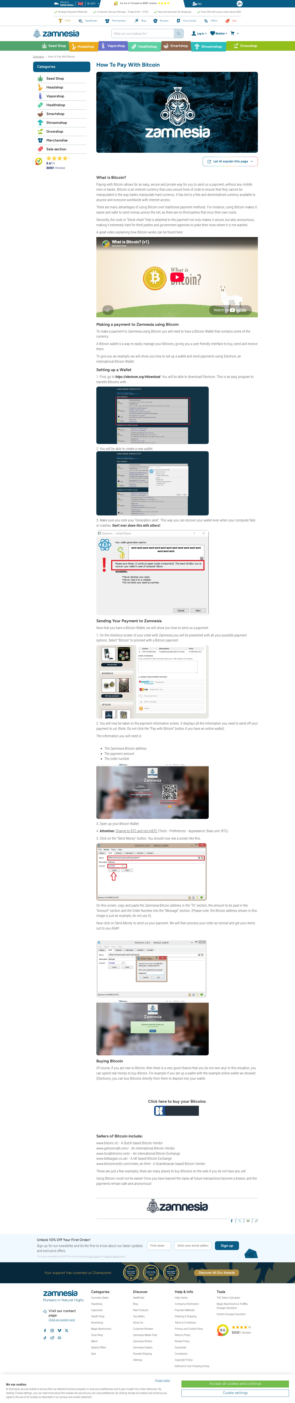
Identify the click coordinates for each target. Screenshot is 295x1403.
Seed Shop (55, 78)
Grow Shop (97, 1335)
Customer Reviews (143, 1328)
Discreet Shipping (142, 1353)
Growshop (54, 131)
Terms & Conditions (185, 1322)
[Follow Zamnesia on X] (67, 1331)
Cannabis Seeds (100, 1297)
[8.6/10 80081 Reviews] (59, 158)
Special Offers (98, 1347)
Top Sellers (139, 1316)
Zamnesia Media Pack (145, 1335)
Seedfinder (138, 1297)
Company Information (187, 1303)
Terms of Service (112, 1256)
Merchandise (57, 140)
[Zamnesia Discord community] (59, 1338)
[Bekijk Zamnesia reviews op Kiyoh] (38, 161)
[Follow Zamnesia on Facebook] (45, 1331)
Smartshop (55, 114)
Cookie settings (235, 1393)
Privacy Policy (92, 1256)
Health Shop (98, 1316)
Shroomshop (56, 122)
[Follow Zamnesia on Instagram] (52, 1331)
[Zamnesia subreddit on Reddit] (52, 1338)
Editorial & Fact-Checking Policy (192, 1366)
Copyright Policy (184, 1359)
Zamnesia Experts (143, 1347)
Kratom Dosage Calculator (231, 1314)
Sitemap (137, 1359)
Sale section (56, 149)
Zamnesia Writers (142, 1341)
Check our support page (62, 1319)
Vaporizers (97, 1310)
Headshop (54, 87)
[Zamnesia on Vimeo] (59, 1331)
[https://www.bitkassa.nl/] (177, 1111)
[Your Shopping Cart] (235, 33)
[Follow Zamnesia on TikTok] (45, 1338)
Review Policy (182, 1341)
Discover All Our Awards (217, 1273)
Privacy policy (162, 1380)
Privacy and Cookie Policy (189, 1328)
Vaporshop (55, 96)
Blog (135, 1303)
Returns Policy (182, 1335)
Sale (93, 1353)
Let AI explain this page (231, 161)
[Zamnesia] (69, 34)
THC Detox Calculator (228, 1297)
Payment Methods (185, 1310)
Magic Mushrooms (101, 1328)
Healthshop (55, 105)
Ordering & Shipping (185, 1316)
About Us (138, 1322)
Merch (94, 1341)
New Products (140, 1310)
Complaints (181, 1353)
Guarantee (180, 1347)
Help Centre (181, 1297)
